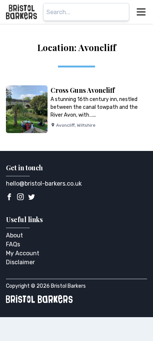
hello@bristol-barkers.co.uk (44, 183)
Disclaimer (20, 262)
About (14, 235)
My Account (22, 253)
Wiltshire (86, 125)
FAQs (13, 244)
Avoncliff (65, 125)
